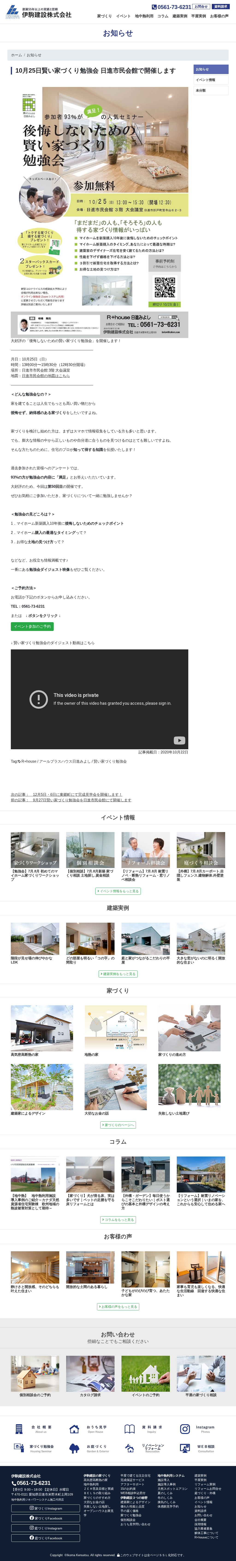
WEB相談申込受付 (133, 1493)
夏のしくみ (165, 1493)
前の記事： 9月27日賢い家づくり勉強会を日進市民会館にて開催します (71, 800)
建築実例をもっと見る (119, 974)
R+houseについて (206, 1537)
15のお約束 (128, 1488)
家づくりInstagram (48, 1508)
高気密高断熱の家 (96, 1480)
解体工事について (206, 1533)
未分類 (201, 90)
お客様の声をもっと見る (119, 1306)
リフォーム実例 (205, 1484)
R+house (28, 761)
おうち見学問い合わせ (135, 1524)
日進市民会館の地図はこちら (46, 376)
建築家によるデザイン (135, 1502)
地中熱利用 (144, 16)
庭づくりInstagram (48, 1528)
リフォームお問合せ (208, 1488)
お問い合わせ (203, 1515)
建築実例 (180, 16)
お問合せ (201, 6)
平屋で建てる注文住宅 (135, 1475)
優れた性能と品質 (133, 1506)
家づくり (104, 16)
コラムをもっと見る (119, 1220)
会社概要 (200, 1520)
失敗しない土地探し (97, 1506)
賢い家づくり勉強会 (110, 761)
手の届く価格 (130, 1511)
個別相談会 (128, 1520)
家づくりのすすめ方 (97, 1497)
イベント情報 (205, 80)
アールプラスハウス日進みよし (65, 761)
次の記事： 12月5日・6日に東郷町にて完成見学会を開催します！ (66, 795)
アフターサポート (133, 1484)
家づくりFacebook (48, 1518)
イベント (123, 16)
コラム (162, 16)
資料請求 (220, 6)
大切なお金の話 (94, 1502)
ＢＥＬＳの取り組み (97, 1493)
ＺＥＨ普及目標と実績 (99, 1488)
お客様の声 (219, 16)
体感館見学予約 (168, 1506)
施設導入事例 (167, 1484)
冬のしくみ (165, 1497)
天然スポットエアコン (173, 1488)
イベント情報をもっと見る (119, 891)
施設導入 (164, 1480)
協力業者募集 (203, 1528)
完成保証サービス (133, 1480)
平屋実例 (198, 16)
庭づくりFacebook (48, 1538)
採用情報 (200, 1524)
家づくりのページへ (119, 1125)
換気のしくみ (167, 1502)
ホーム (16, 55)
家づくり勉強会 (131, 1515)
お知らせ (34, 55)
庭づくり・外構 (205, 1493)
